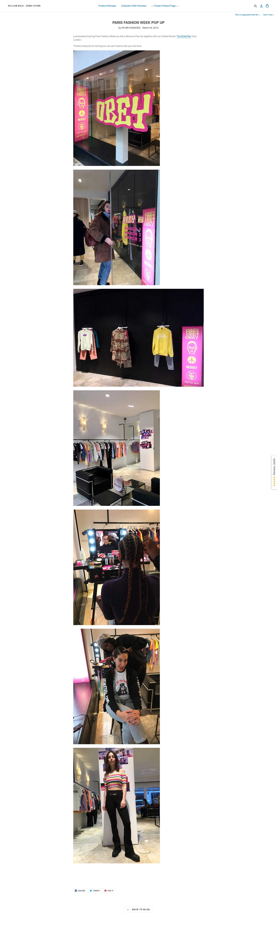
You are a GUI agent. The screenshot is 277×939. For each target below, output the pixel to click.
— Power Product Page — (164, 5)
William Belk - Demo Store (24, 6)
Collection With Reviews (133, 5)
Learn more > (268, 14)
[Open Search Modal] (255, 6)
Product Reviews (107, 5)
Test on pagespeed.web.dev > (247, 14)
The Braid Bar (184, 36)
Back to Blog (140, 909)
